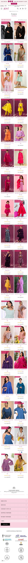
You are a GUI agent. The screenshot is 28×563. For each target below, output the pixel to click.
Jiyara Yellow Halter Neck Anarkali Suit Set (7, 294)
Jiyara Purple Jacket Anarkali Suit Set (20, 142)
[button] (1, 9)
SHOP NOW (14, 3)
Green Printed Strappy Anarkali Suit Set (20, 62)
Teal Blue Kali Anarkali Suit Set (7, 419)
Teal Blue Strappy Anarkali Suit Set (7, 445)
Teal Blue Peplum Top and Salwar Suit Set (21, 420)
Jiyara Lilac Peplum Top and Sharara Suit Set (7, 93)
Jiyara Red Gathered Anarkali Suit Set (21, 219)
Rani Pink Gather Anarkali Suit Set (21, 369)
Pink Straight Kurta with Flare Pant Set (21, 345)
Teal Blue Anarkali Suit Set (20, 394)
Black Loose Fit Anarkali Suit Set (7, 40)
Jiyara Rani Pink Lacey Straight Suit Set (7, 193)
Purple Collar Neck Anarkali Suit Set (7, 370)
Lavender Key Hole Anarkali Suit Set (21, 294)
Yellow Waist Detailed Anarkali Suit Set (20, 472)
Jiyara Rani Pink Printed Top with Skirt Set (20, 193)
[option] (17, 6)
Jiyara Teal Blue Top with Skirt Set (7, 243)
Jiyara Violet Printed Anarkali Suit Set (21, 269)
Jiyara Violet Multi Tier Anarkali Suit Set (20, 244)
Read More (14, 15)
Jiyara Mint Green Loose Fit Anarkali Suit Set (21, 89)
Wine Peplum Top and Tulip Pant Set (7, 472)
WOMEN (2, 5)
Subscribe (5, 524)
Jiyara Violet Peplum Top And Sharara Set (7, 269)
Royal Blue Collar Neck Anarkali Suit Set (7, 395)
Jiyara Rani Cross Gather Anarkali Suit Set (7, 168)
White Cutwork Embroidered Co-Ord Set (20, 445)
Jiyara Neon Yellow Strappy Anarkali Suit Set (21, 118)
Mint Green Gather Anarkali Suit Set (7, 319)
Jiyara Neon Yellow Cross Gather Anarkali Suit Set (7, 118)
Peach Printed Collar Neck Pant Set (7, 345)
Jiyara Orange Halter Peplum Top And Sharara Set (7, 143)
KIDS (6, 5)
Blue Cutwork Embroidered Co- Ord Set (7, 62)
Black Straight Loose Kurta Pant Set (20, 40)
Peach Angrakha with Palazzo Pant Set (20, 319)
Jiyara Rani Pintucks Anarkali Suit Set (7, 219)
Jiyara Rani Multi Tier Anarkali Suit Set (21, 167)
